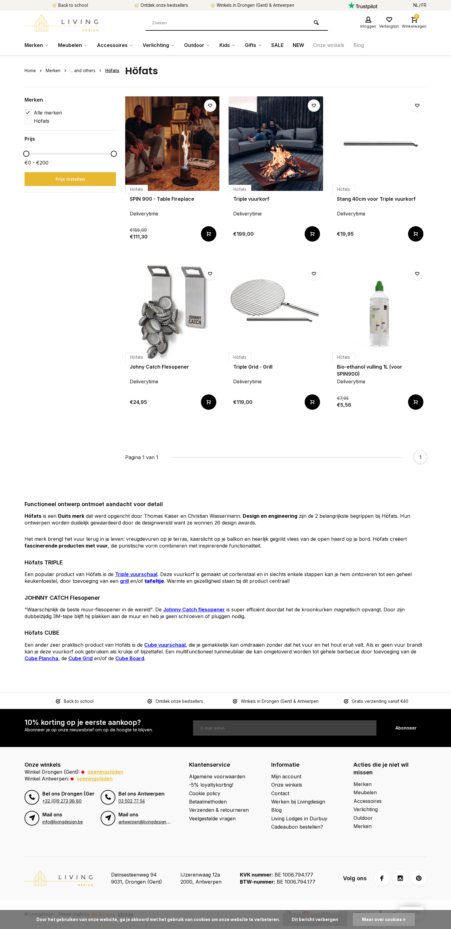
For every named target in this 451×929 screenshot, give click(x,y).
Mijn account (286, 776)
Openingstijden (105, 772)
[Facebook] (382, 878)
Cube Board (129, 658)
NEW (298, 45)
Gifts (250, 45)
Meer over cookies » (384, 919)
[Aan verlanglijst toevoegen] (210, 105)
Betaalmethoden (208, 802)
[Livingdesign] (61, 23)
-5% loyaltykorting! (211, 785)
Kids (224, 45)
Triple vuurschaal (136, 574)
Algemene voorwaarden (217, 776)
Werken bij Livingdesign (298, 802)
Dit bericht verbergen (315, 919)
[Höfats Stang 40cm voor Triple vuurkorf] (379, 143)
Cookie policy (204, 793)
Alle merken (48, 113)
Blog (358, 45)
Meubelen (70, 45)
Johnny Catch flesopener (194, 609)
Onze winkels (328, 45)
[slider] (26, 154)
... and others (82, 70)
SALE (277, 45)
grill (124, 581)
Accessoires (112, 45)
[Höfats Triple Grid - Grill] (276, 312)
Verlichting (156, 45)
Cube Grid (80, 658)
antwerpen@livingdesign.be (145, 821)
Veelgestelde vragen (212, 818)
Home (30, 70)
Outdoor (194, 45)
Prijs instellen (70, 179)
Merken (34, 45)
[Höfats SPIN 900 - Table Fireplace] (172, 143)
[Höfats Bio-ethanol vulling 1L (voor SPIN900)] (379, 312)
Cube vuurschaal (165, 645)
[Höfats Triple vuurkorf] (276, 143)
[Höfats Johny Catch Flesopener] (172, 312)
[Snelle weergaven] (208, 234)
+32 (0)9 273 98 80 (62, 801)
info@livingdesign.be (62, 821)
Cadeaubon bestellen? (297, 827)
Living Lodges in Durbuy (299, 818)
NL (415, 5)
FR (423, 5)
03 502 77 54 (131, 801)
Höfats (112, 70)
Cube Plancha (41, 658)
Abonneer (406, 727)
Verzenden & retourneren (219, 810)
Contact (280, 793)
